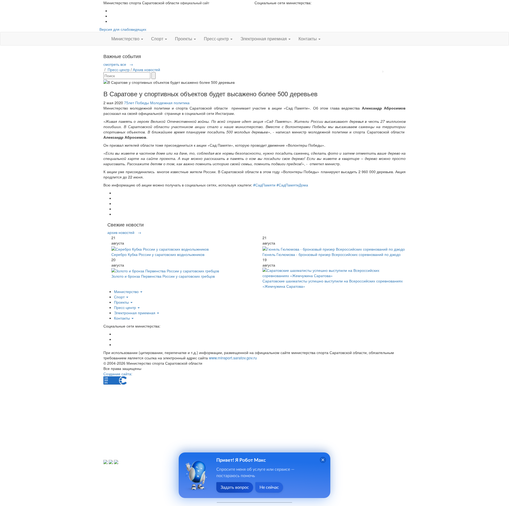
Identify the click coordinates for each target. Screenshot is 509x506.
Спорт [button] (157, 39)
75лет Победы (136, 102)
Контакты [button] (308, 39)
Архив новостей (146, 69)
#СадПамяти (264, 184)
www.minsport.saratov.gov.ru (233, 357)
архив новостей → (124, 232)
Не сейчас (269, 487)
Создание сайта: (117, 373)
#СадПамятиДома (292, 184)
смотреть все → (118, 64)
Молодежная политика (170, 102)
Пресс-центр (119, 69)
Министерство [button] (126, 39)
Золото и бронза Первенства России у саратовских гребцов (163, 276)
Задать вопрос (235, 487)
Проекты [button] (184, 39)
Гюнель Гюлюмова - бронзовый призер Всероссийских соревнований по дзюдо (331, 254)
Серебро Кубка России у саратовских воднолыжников (157, 254)
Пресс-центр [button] (217, 39)
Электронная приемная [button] (264, 39)
